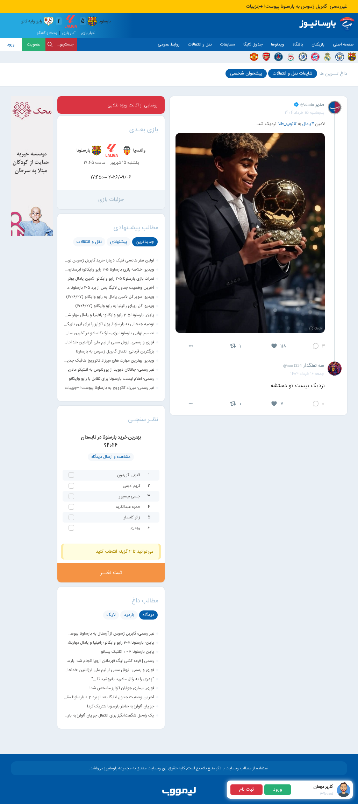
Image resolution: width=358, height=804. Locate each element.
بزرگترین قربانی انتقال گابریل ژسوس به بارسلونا (115, 351)
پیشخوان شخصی (246, 73)
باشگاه (298, 44)
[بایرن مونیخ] (315, 57)
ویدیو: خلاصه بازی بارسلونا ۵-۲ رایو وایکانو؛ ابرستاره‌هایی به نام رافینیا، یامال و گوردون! (109, 269)
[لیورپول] (291, 57)
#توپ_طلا (287, 124)
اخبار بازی (88, 33)
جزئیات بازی (111, 199)
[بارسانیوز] (328, 24)
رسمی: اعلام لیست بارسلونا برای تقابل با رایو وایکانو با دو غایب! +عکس (109, 378)
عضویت (33, 44)
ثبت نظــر (111, 572)
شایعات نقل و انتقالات (293, 73)
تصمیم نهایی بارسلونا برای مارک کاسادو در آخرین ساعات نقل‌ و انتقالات (109, 333)
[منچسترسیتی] (340, 57)
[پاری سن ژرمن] (278, 57)
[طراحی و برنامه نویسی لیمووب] (179, 796)
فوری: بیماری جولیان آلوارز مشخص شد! (122, 688)
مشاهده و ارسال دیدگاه (110, 456)
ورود (11, 44)
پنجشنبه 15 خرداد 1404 (304, 112)
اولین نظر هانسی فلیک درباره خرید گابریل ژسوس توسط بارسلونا (109, 260)
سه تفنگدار (303, 366)
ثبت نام (246, 789)
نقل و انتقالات (200, 44)
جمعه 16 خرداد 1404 (307, 373)
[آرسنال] (266, 57)
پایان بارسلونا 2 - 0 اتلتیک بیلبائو (127, 651)
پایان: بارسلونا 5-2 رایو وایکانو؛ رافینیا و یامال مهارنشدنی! (109, 315)
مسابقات (227, 44)
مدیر (312, 104)
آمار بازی (69, 33)
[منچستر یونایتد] (254, 57)
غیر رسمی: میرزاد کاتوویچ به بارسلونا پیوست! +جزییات (109, 387)
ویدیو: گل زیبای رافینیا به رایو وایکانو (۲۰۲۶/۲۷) (114, 305)
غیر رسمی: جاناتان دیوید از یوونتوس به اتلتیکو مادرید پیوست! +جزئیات (109, 369)
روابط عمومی (169, 44)
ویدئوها (277, 44)
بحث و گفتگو (47, 33)
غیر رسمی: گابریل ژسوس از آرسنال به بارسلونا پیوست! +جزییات (109, 633)
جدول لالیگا (253, 44)
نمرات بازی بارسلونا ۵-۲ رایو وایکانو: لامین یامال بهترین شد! (109, 278)
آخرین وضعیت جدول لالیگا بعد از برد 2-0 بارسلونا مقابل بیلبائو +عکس (109, 697)
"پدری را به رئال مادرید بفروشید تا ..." (122, 679)
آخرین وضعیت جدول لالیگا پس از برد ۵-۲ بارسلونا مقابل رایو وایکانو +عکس (109, 287)
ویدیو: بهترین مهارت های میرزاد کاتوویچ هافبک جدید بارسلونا (109, 360)
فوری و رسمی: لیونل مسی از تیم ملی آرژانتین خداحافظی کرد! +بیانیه (109, 342)
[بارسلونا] (352, 57)
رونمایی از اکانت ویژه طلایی (132, 105)
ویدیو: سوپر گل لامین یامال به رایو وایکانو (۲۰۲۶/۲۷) (110, 296)
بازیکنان (318, 44)
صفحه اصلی (343, 44)
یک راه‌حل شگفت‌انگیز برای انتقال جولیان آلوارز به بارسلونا (109, 715)
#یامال (308, 124)
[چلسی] (303, 57)
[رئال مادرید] (327, 57)
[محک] (32, 235)
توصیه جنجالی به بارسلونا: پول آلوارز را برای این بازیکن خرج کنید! (109, 324)
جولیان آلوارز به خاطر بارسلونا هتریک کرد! (120, 706)
